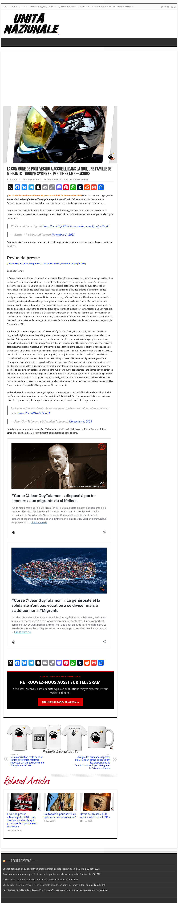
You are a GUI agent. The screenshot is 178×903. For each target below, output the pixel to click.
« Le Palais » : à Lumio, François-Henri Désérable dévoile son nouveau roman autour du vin (47, 885)
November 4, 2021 (80, 421)
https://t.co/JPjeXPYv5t (57, 226)
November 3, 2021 (63, 234)
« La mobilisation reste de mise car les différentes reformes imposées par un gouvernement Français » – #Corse (27, 760)
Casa (5, 6)
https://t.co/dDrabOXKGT (34, 413)
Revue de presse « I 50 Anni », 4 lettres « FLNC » (95, 815)
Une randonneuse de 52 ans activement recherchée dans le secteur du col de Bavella (44, 868)
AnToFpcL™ (15, 179)
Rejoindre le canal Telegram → (60, 702)
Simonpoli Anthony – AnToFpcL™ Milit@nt (112, 6)
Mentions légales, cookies (42, 6)
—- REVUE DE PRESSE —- (21, 861)
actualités (68, 179)
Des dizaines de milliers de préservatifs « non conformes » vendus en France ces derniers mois (49, 890)
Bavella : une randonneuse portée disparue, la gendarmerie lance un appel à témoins (45, 874)
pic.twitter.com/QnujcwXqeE (91, 226)
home (14, 6)
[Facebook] (165, 7)
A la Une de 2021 (55, 179)
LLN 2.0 (23, 6)
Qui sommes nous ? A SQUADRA (73, 6)
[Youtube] (175, 7)
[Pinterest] (172, 7)
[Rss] (162, 7)
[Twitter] (168, 7)
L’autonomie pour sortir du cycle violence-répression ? (60, 815)
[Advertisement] (89, 80)
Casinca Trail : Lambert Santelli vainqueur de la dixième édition (33, 879)
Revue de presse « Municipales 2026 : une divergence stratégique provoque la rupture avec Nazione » (22, 820)
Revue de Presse (80, 179)
